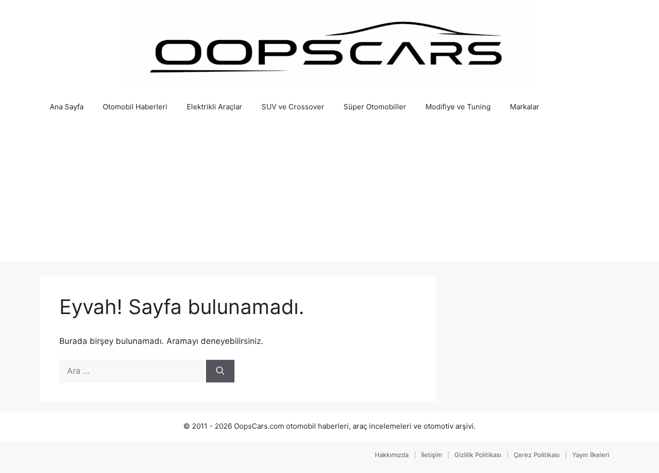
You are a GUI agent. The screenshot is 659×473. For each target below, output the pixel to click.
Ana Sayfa (66, 106)
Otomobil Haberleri (135, 106)
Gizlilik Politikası (477, 455)
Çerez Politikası (537, 455)
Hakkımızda (392, 455)
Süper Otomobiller (374, 106)
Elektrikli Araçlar (214, 106)
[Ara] (220, 371)
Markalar (524, 106)
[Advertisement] (329, 193)
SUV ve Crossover (292, 106)
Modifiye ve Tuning (458, 106)
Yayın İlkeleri (590, 455)
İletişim (431, 455)
